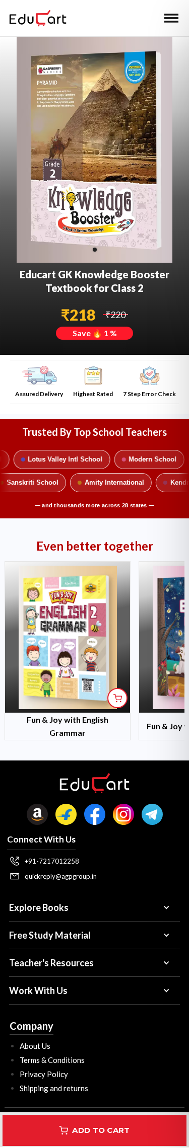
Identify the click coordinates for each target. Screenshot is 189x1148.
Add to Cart (101, 1130)
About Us (35, 1045)
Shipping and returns (54, 1088)
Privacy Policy (44, 1074)
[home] (35, 18)
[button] (171, 18)
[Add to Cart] (117, 698)
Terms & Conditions (52, 1059)
